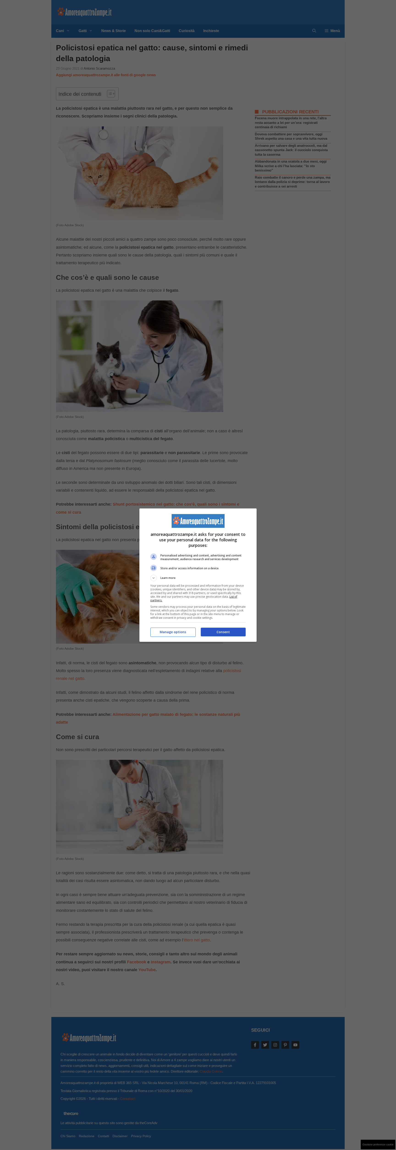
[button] (198, 578)
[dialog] (198, 575)
